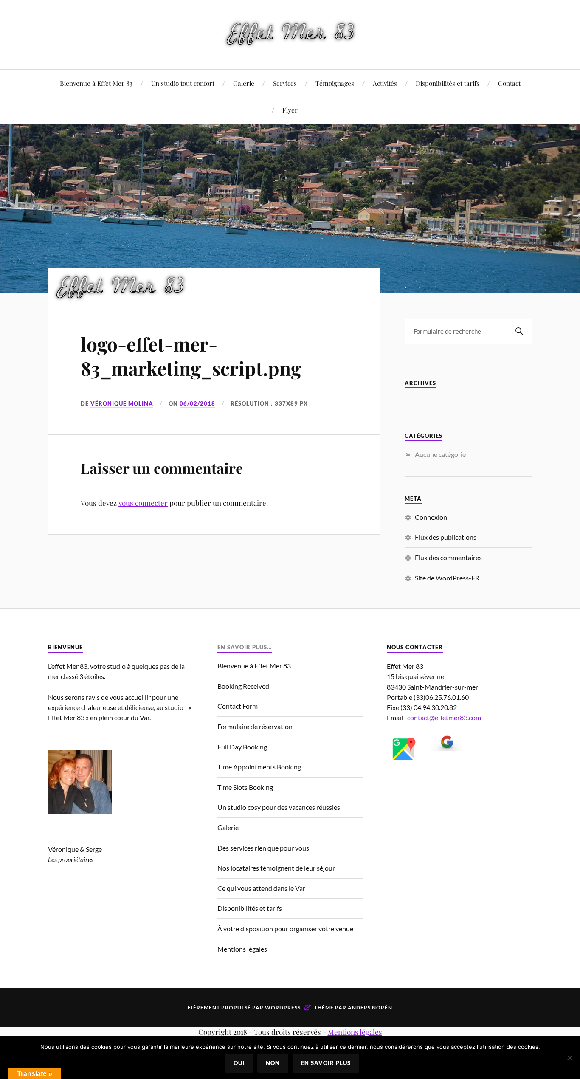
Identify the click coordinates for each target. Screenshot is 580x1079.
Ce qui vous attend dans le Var (261, 888)
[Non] (569, 1058)
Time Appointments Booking (259, 767)
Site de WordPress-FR (447, 578)
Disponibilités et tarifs (447, 83)
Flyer (290, 109)
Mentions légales (242, 949)
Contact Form (237, 706)
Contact (509, 83)
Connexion (431, 517)
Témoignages (334, 83)
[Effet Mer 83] (290, 34)
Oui (239, 1062)
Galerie (243, 83)
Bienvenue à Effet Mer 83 (96, 83)
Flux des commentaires (448, 557)
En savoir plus (326, 1062)
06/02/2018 (197, 403)
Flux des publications (445, 537)
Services (285, 83)
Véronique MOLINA (121, 403)
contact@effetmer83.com (444, 717)
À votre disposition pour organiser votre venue (285, 928)
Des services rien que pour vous (263, 848)
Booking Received (243, 686)
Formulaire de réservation (255, 726)
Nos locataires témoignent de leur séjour (276, 868)
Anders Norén (370, 1007)
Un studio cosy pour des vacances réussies (278, 807)
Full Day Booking (242, 747)
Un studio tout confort (182, 83)
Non (273, 1062)
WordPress (283, 1007)
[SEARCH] (519, 331)
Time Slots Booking (245, 787)
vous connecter (143, 502)
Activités (385, 83)
